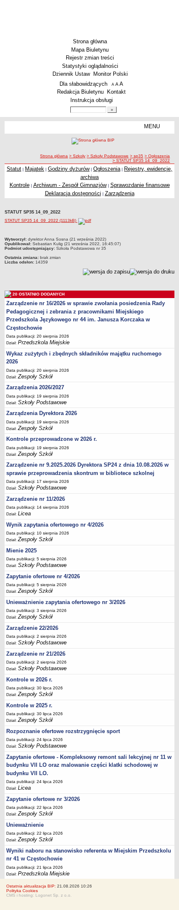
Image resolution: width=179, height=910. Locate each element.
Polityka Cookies (22, 890)
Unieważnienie (25, 825)
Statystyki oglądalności (90, 66)
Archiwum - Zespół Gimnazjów (70, 185)
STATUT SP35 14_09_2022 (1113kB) (41, 220)
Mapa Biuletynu (90, 50)
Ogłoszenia (106, 169)
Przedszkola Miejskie (44, 342)
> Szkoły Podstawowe (108, 156)
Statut (14, 169)
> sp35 (136, 156)
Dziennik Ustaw (71, 74)
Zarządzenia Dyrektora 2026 (41, 413)
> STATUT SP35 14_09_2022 (141, 160)
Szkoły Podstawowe (42, 402)
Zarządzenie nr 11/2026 (35, 499)
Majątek (34, 169)
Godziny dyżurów (69, 169)
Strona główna (90, 41)
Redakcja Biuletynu (80, 92)
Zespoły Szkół (35, 376)
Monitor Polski (110, 74)
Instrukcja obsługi (91, 100)
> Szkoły (77, 156)
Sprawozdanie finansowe (140, 185)
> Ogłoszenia (157, 156)
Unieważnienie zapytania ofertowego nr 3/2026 (65, 602)
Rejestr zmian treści (90, 58)
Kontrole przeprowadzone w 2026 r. (51, 439)
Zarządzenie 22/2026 (32, 628)
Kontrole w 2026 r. (29, 679)
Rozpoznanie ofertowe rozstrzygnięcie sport (63, 731)
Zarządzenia (119, 193)
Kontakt (116, 92)
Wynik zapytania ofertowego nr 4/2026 (55, 525)
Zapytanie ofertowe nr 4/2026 (43, 576)
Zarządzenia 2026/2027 (35, 387)
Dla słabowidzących (83, 84)
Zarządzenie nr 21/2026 (35, 654)
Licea (24, 513)
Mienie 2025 (21, 550)
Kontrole (20, 185)
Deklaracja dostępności (73, 193)
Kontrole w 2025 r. (29, 705)
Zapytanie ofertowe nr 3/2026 (43, 799)
